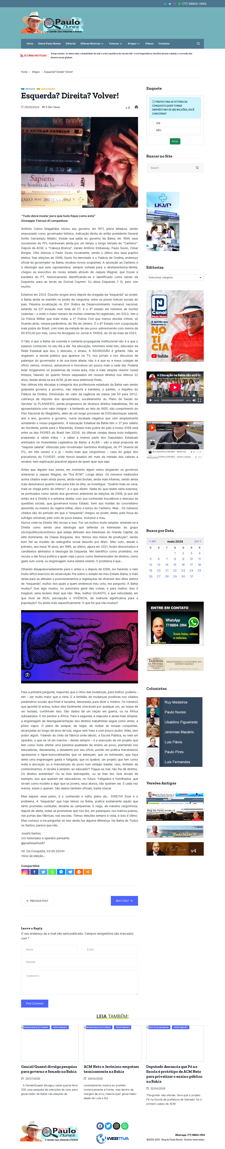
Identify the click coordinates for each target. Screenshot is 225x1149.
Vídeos (149, 43)
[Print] (79, 872)
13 (158, 564)
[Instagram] (25, 872)
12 (150, 564)
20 (159, 570)
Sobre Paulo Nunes (49, 43)
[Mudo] (194, 400)
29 (175, 576)
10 (191, 559)
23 (183, 570)
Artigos (132, 43)
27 (158, 576)
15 (174, 564)
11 (199, 559)
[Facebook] (34, 872)
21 (166, 570)
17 (191, 564)
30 (183, 576)
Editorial (71, 43)
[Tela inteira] (199, 400)
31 (191, 576)
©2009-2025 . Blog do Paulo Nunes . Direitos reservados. (176, 1137)
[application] (175, 387)
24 (191, 570)
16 (183, 564)
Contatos (164, 43)
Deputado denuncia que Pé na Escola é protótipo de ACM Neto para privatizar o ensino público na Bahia (174, 1074)
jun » (198, 541)
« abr (152, 541)
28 (167, 576)
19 (150, 570)
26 (151, 576)
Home (24, 71)
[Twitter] (43, 872)
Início (30, 43)
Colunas (114, 43)
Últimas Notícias (90, 43)
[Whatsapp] (52, 872)
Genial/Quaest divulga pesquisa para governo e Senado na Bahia (49, 1069)
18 (199, 564)
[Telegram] (70, 872)
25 (199, 570)
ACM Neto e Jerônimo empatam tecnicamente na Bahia (111, 1069)
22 (175, 570)
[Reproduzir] (150, 400)
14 (166, 564)
